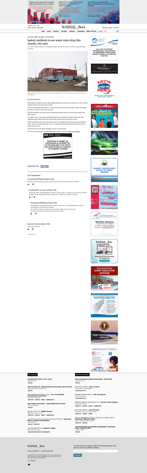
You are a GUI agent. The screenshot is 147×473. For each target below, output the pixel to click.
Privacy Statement (33, 451)
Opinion (72, 31)
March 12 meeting (74, 131)
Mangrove (33, 460)
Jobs (29, 28)
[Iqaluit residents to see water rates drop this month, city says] (58, 71)
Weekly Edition (91, 31)
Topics (49, 31)
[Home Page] (73, 27)
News (43, 31)
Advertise (40, 28)
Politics (31, 37)
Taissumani (81, 31)
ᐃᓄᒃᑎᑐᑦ (101, 31)
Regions (56, 31)
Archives (105, 28)
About (111, 28)
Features (64, 31)
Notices (33, 28)
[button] (29, 464)
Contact (116, 28)
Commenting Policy (47, 451)
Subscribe (78, 455)
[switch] (117, 31)
